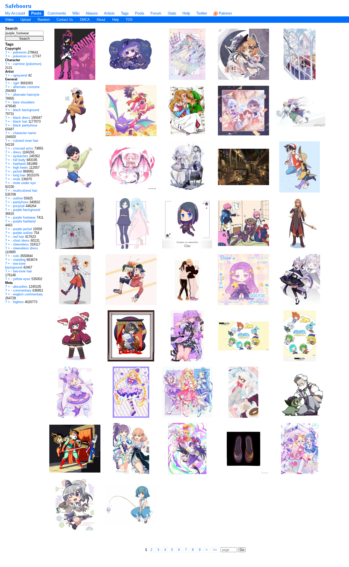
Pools (139, 13)
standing (20, 260)
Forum (155, 13)
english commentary (28, 294)
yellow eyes (22, 279)
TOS (129, 20)
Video (9, 20)
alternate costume (26, 87)
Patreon (225, 13)
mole (17, 179)
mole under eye (24, 183)
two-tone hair (22, 271)
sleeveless (21, 244)
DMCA (85, 20)
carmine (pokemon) (27, 64)
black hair (20, 121)
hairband (20, 164)
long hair (20, 175)
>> (215, 550)
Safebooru (18, 6)
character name (24, 133)
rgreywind (20, 75)
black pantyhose (25, 125)
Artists (109, 13)
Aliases (92, 13)
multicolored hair (25, 190)
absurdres (21, 286)
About (101, 20)
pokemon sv (22, 56)
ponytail (19, 206)
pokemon (20, 52)
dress (17, 152)
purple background (26, 210)
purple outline (23, 233)
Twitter (201, 13)
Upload (25, 20)
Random (44, 20)
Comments (57, 13)
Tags (125, 13)
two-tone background (15, 265)
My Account (15, 13)
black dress (22, 118)
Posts (36, 13)
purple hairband (24, 221)
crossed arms (23, 148)
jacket (18, 171)
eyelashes (21, 156)
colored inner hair (25, 141)
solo (16, 256)
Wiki (75, 13)
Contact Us (64, 20)
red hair (19, 237)
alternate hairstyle (26, 95)
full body (20, 160)
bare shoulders (24, 102)
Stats (172, 13)
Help (186, 13)
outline (18, 198)
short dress (22, 240)
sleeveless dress (25, 248)
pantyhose (21, 202)
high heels (21, 167)
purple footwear (25, 217)
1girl (16, 83)
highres (19, 302)
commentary (22, 290)
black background (26, 110)
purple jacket (23, 229)
